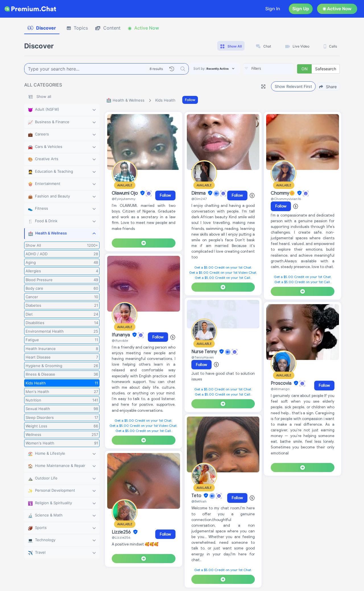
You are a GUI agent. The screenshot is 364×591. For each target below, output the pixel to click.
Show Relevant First (293, 86)
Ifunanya (121, 335)
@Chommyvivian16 (286, 199)
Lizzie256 (122, 532)
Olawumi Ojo (125, 193)
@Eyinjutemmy (123, 199)
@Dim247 (199, 199)
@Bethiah (198, 501)
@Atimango (280, 389)
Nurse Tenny (204, 352)
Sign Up (300, 8)
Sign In (272, 8)
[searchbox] (277, 69)
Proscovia (282, 383)
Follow (190, 100)
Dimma (199, 193)
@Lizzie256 (121, 537)
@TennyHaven (202, 357)
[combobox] (268, 69)
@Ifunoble (120, 340)
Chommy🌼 (283, 193)
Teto (196, 496)
